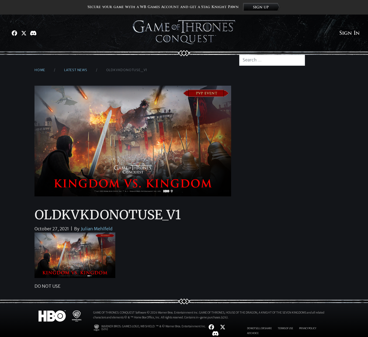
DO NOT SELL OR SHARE (259, 328)
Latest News (75, 70)
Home (39, 70)
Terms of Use (285, 328)
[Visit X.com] (23, 33)
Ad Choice (253, 333)
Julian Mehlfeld (96, 228)
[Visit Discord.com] (33, 33)
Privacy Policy (307, 328)
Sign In (349, 33)
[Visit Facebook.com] (14, 33)
